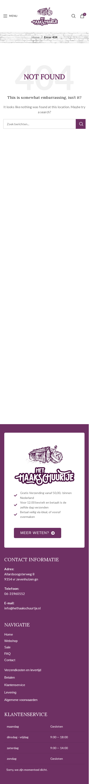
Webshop (11, 641)
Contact (9, 660)
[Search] (73, 16)
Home (36, 37)
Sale (7, 647)
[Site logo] (44, 15)
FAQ (7, 653)
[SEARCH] (81, 124)
